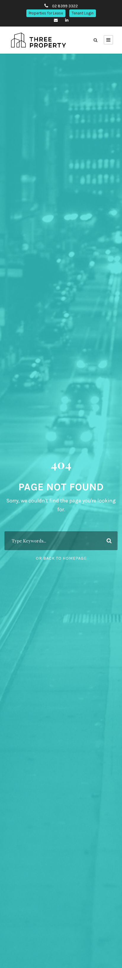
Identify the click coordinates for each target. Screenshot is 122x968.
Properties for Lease (46, 13)
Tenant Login (83, 13)
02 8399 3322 (65, 6)
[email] (56, 20)
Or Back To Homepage (61, 558)
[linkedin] (66, 20)
